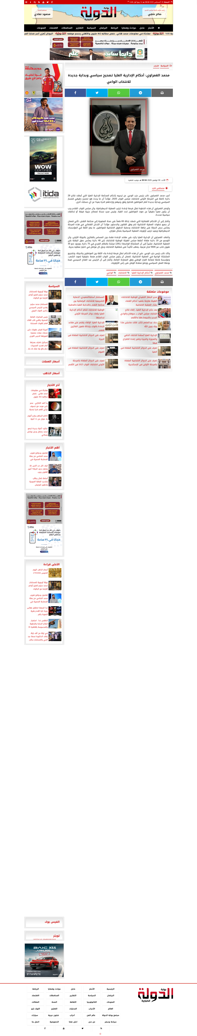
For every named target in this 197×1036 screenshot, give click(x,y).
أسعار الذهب (51, 373)
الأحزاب (92, 1009)
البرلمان (103, 28)
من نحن (91, 1022)
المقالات (35, 1002)
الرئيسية (110, 989)
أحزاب (72, 1015)
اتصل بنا (35, 1022)
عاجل (142, 28)
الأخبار (151, 28)
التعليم (54, 1009)
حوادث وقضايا (129, 28)
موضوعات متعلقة (158, 291)
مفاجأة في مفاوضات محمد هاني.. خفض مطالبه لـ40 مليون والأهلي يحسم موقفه (138, 34)
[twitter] (48, 2)
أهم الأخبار (53, 447)
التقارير (79, 28)
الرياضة (114, 28)
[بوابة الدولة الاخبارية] (44, 960)
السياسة (91, 28)
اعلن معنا (73, 1022)
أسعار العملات (51, 361)
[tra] (43, 261)
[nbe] (98, 54)
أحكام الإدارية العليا (141, 273)
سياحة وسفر (110, 1022)
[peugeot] (43, 159)
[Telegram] (140, 93)
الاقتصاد (53, 28)
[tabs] (26, 2)
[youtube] (43, 2)
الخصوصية (54, 1022)
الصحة (54, 1002)
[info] (30, 2)
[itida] (43, 194)
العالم (110, 1009)
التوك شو (35, 1009)
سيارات (34, 1015)
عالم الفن (91, 1015)
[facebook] (52, 2)
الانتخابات (122, 273)
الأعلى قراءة (51, 564)
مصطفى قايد (158, 188)
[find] (35, 2)
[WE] (43, 114)
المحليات (73, 1009)
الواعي (110, 273)
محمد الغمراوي (162, 273)
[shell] (43, 80)
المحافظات (67, 28)
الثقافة (73, 1002)
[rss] (39, 2)
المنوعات (41, 28)
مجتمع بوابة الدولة (110, 1015)
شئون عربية (53, 1015)
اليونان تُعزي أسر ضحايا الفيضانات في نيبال (60, 34)
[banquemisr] (98, 42)
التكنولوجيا (92, 1002)
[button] (28, 960)
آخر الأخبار (53, 385)
